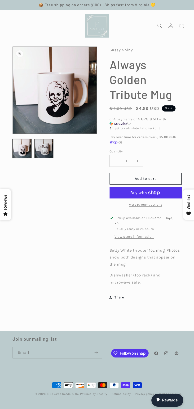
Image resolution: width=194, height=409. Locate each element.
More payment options (145, 204)
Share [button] (119, 297)
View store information (134, 237)
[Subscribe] (96, 352)
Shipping (116, 128)
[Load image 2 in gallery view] (44, 148)
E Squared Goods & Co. (63, 394)
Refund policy (121, 394)
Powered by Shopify (93, 394)
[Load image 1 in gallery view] (22, 148)
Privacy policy (144, 394)
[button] (10, 25)
